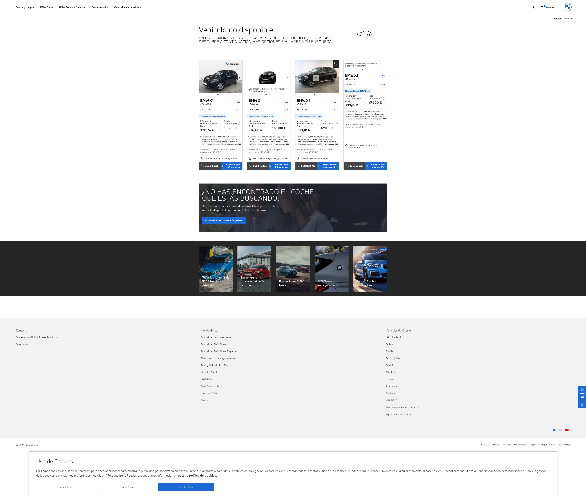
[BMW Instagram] (560, 430)
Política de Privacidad (501, 444)
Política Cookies (520, 444)
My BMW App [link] (207, 379)
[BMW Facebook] (554, 430)
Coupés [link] (389, 351)
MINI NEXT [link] (391, 400)
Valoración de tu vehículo (127, 7)
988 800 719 (308, 165)
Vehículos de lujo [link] (394, 337)
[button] (218, 94)
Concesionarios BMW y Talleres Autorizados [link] (37, 337)
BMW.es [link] (205, 400)
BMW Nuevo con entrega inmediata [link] (218, 358)
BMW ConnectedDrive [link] (211, 386)
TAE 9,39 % (222, 137)
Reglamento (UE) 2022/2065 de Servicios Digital (551, 444)
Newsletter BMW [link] (209, 393)
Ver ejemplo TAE (234, 144)
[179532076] (269, 76)
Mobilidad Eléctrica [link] (210, 372)
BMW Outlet (47, 7)
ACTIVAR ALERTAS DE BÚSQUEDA (224, 220)
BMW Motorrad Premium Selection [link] (402, 407)
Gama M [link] (390, 365)
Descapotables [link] (393, 358)
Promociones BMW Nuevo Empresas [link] (219, 351)
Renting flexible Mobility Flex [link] (214, 365)
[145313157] (220, 76)
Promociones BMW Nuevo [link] (213, 344)
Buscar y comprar (25, 7)
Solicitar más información (233, 166)
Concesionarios (100, 7)
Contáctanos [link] (22, 344)
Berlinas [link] (390, 344)
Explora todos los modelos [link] (398, 414)
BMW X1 (206, 102)
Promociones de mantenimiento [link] (216, 337)
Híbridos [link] (390, 379)
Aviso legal (485, 444)
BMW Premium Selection (72, 7)
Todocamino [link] (392, 386)
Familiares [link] (391, 393)
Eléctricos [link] (390, 372)
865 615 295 (212, 165)
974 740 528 (356, 165)
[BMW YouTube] (567, 430)
